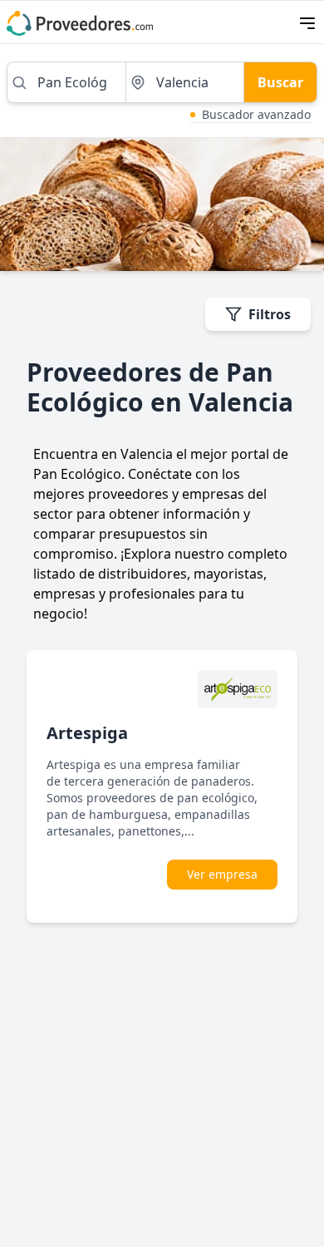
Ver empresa (222, 874)
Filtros (269, 314)
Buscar (280, 82)
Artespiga (87, 733)
